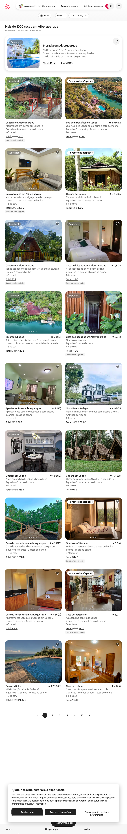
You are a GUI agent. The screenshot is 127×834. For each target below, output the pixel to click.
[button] (49, 63)
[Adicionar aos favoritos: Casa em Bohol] (57, 644)
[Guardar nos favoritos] (116, 41)
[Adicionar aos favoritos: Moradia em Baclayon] (117, 366)
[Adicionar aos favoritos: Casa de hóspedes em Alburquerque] (117, 223)
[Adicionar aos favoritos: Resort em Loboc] (57, 295)
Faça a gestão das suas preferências (97, 813)
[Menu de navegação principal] (119, 6)
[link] (38, 715)
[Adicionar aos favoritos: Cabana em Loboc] (117, 152)
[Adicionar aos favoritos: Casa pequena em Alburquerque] (57, 152)
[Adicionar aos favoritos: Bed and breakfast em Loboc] (117, 80)
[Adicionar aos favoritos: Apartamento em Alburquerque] (57, 366)
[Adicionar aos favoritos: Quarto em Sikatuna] (117, 501)
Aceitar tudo (27, 812)
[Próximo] (89, 715)
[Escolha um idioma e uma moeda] (111, 6)
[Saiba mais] (40, 30)
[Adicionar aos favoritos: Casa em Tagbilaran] (117, 573)
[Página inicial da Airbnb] (7, 6)
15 (82, 715)
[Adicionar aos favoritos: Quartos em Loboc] (57, 434)
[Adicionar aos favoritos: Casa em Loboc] (117, 644)
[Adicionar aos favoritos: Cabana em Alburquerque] (57, 80)
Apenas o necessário (60, 812)
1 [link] (44, 715)
